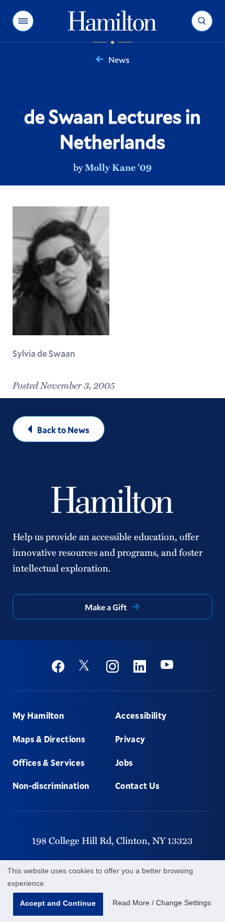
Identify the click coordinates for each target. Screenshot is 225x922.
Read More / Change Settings (162, 902)
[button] (23, 21)
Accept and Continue (58, 903)
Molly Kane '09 (118, 167)
